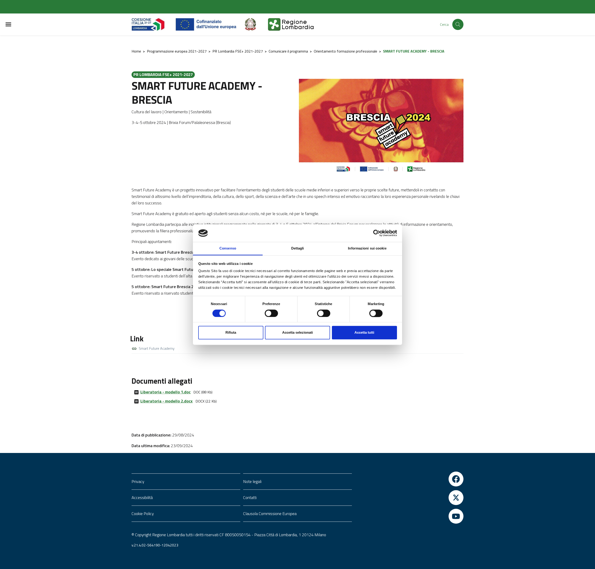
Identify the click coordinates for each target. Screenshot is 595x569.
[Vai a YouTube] (409, 516)
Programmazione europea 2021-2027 (177, 51)
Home (136, 51)
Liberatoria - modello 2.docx (166, 401)
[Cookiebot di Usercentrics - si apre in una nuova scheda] (376, 233)
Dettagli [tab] (297, 248)
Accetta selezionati (297, 333)
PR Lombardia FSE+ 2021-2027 (237, 51)
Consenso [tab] (227, 248)
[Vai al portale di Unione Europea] (209, 24)
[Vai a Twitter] (409, 497)
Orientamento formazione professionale (345, 51)
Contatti (250, 497)
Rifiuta (230, 333)
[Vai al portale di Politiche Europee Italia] (255, 24)
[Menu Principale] (8, 24)
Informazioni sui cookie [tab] (367, 248)
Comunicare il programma (288, 51)
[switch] (271, 313)
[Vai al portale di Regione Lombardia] (154, 24)
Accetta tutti (364, 333)
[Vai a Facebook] (409, 479)
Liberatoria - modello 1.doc (165, 392)
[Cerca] (457, 24)
